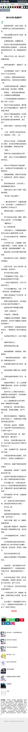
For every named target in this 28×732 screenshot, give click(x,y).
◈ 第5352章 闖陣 (5, 10)
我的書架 (20, 1)
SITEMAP (11, 721)
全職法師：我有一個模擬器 (19, 709)
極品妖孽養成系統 (8, 707)
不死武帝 (9, 699)
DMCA (15, 721)
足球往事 (16, 708)
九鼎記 (16, 702)
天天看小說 (5, 1)
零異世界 (15, 707)
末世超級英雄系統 (22, 707)
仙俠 (6, 4)
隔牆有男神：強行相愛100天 (17, 705)
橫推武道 (11, 701)
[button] (3, 620)
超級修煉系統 (20, 699)
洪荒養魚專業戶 (11, 711)
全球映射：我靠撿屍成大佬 (19, 704)
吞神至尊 (5, 704)
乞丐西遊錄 (7, 705)
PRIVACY (18, 721)
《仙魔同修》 (12, 4)
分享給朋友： (4, 617)
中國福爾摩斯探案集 (18, 701)
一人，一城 (9, 709)
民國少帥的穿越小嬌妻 (21, 711)
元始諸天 (3, 712)
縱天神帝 (21, 702)
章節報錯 (14, 611)
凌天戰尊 (10, 704)
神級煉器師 (3, 708)
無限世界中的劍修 (10, 702)
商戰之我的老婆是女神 (11, 712)
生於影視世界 (10, 708)
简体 (26, 1)
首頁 (2, 4)
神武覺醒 (14, 699)
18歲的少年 (22, 708)
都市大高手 (5, 701)
